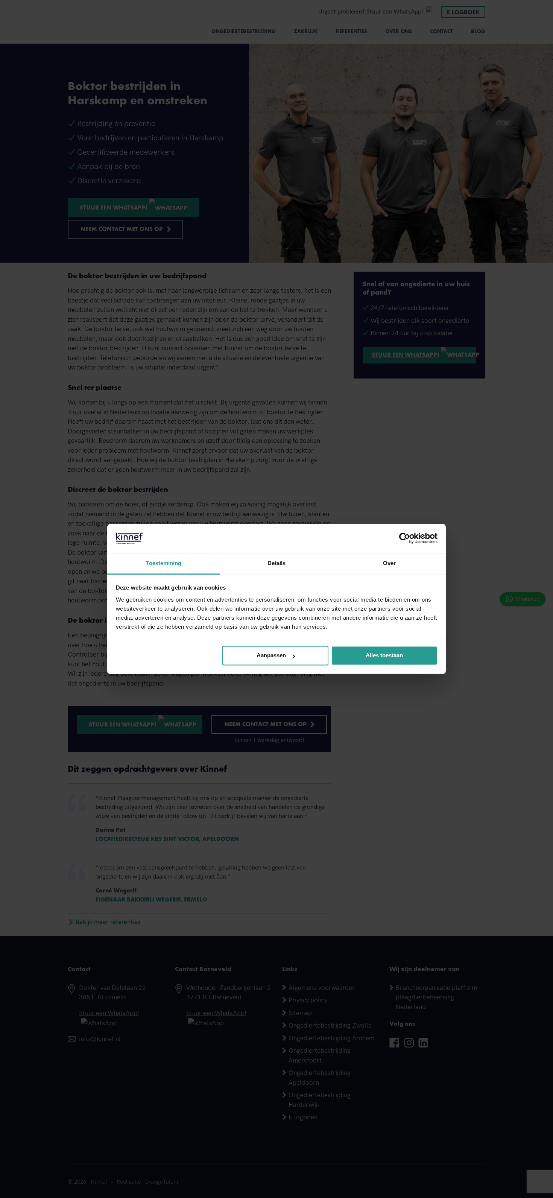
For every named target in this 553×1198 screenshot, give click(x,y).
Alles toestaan (384, 655)
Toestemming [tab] (163, 563)
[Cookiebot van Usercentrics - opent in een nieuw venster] (405, 538)
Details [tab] (276, 563)
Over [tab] (389, 563)
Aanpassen (271, 655)
